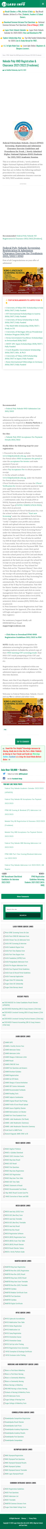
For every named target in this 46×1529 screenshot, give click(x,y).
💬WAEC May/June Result (11, 1160)
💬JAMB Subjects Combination (13, 1097)
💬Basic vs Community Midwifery (14, 1377)
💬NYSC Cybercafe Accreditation (14, 1318)
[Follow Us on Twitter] (4, 773)
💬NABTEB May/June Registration (14, 1267)
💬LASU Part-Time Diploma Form (14, 951)
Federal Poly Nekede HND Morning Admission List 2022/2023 (23, 845)
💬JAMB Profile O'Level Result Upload (15, 1104)
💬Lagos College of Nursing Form (14, 1399)
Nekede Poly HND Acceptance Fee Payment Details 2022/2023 (23, 834)
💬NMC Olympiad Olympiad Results (14, 1462)
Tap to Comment (23, 741)
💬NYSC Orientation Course (12, 1337)
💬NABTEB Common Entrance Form (14, 1503)
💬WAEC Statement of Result (12, 1185)
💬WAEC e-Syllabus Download (13, 1152)
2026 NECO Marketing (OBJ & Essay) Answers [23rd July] (22, 1008)
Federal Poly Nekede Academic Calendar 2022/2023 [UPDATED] (24, 790)
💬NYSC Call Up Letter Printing (13, 1344)
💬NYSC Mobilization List (11, 1329)
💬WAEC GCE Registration (11, 1174)
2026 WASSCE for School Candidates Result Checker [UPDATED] (20, 1003)
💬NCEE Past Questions (11, 1492)
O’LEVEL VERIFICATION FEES (28, 505)
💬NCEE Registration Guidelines (13, 1489)
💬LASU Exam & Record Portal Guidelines (16, 972)
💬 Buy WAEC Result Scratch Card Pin (15, 1192)
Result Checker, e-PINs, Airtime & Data (19, 11)
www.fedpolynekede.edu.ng (14, 456)
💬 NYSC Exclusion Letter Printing (14, 1355)
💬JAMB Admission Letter (11, 1053)
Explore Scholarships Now (12, 37)
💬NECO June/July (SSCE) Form (13, 1211)
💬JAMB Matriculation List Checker (14, 1112)
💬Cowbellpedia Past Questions (13, 1436)
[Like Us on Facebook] (4, 778)
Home (4, 55)
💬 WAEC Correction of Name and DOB (15, 1196)
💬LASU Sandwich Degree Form (13, 947)
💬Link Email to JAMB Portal (12, 1130)
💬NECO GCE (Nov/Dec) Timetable (14, 1222)
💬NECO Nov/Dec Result (11, 1230)
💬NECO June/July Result (11, 1226)
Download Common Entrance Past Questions (19, 22)
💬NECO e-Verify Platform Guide (14, 1252)
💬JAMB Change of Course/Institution (15, 1082)
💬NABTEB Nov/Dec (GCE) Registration (16, 1270)
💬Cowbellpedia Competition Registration (16, 1418)
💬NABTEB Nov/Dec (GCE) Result (14, 1274)
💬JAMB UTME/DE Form (11, 1064)
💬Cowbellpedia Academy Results (14, 1433)
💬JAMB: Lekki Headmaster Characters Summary (19, 1126)
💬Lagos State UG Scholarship (13, 983)
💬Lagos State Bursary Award (13, 987)
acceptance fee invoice (20, 461)
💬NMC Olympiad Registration (13, 1455)
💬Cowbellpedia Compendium (12, 1440)
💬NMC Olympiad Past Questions (14, 1459)
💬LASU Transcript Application (13, 976)
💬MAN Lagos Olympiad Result (13, 1473)
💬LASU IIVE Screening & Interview (14, 943)
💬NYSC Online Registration (12, 1326)
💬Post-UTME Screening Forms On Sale (16, 932)
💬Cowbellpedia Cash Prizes (12, 1425)
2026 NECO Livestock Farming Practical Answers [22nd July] (23, 1018)
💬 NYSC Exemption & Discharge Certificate (17, 1351)
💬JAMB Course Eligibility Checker (14, 1108)
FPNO (7, 55)
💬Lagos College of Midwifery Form (14, 1403)
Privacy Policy (32, 1518)
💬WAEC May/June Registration (13, 1171)
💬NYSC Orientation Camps (12, 1340)
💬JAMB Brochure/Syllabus (12, 1071)
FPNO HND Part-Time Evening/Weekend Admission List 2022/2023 (23, 856)
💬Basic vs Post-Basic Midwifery (14, 1370)
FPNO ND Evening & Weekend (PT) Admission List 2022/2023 (23, 812)
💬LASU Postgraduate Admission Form (15, 962)
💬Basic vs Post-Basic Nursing (13, 1374)
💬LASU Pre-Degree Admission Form (15, 965)
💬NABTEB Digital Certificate (13, 1303)
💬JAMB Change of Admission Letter (15, 1057)
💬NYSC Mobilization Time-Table (14, 1322)
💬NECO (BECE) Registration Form (14, 1237)
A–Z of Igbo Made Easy (11, 45)
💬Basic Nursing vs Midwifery (13, 1385)
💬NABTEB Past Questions (12, 1296)
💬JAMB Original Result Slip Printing (15, 1101)
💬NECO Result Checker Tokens (13, 1248)
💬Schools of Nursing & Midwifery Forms (16, 1392)
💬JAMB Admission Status (11, 1049)
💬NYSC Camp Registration (12, 1333)
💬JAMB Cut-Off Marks (10, 1079)
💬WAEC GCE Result (10, 1163)
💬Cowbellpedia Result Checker (13, 1422)
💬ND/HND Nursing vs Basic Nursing (15, 1388)
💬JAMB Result (8, 1060)
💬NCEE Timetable (9, 1500)
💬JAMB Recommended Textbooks (14, 1090)
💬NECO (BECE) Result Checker (13, 1244)
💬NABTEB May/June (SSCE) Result (15, 1278)
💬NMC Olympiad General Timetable (15, 1470)
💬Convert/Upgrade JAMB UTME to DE (15, 1133)
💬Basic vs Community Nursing (13, 1381)
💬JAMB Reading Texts (10, 1093)
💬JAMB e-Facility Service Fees (13, 1046)
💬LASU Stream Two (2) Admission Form (16, 940)
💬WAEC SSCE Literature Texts (13, 1156)
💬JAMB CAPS (8, 1042)
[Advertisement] (23, 98)
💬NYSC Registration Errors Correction (15, 1348)
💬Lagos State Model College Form (14, 1507)
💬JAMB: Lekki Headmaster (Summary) (16, 1123)
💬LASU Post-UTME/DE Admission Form (16, 936)
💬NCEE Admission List (10, 1496)
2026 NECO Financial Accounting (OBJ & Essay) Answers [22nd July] (21, 1023)
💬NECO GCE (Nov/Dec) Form (13, 1215)
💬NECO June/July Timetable (12, 1219)
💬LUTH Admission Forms (11, 1396)
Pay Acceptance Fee (16, 469)
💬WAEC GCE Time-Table (11, 1182)
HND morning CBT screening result (22, 653)
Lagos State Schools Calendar (15, 30)
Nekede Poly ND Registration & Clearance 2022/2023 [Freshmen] (25, 823)
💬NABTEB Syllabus (9, 1289)
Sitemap (23, 1518)
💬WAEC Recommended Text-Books (15, 1189)
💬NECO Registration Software (13, 1233)
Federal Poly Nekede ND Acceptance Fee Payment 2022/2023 (23, 801)
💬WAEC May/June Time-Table (13, 1178)
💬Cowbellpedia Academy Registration (15, 1429)
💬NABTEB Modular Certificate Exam (15, 1292)
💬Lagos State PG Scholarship (13, 980)
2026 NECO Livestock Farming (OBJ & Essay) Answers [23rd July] (23, 1013)
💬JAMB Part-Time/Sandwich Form (14, 1115)
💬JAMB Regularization (11, 1075)
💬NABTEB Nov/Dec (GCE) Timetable (15, 1285)
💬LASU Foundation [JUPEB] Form (14, 958)
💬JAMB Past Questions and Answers (15, 1068)
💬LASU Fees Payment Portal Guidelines (16, 969)
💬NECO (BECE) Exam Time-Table (14, 1241)
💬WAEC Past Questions (11, 1167)
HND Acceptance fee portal (28, 458)
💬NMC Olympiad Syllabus (12, 1466)
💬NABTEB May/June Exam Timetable (15, 1281)
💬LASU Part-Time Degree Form (13, 954)
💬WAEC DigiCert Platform (12, 1149)
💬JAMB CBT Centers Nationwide (14, 1086)
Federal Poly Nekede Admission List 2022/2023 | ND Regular (24, 867)
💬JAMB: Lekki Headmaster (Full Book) (16, 1119)
